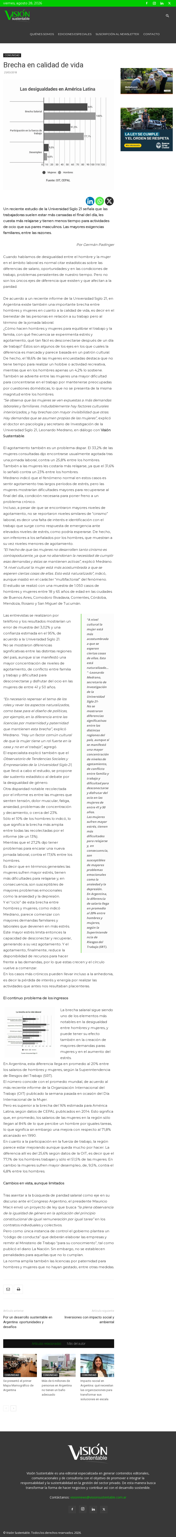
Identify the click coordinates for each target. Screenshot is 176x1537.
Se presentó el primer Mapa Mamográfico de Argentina (18, 1385)
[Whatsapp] (99, 201)
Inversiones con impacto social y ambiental (89, 1319)
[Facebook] (146, 3)
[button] (167, 16)
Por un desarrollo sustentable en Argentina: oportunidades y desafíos (27, 1322)
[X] (109, 201)
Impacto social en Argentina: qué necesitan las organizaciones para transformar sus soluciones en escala (96, 1390)
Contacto (151, 34)
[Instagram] (154, 3)
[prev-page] (6, 1408)
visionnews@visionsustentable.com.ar (98, 1497)
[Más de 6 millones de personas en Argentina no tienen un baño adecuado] (58, 1365)
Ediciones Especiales (74, 34)
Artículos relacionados (46, 1343)
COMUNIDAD (12, 55)
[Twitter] (169, 3)
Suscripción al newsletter (117, 34)
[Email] (7, 1289)
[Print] (18, 1289)
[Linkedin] (161, 3)
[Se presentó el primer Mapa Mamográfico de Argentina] (20, 1365)
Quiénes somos (42, 34)
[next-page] (13, 1408)
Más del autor (76, 1343)
